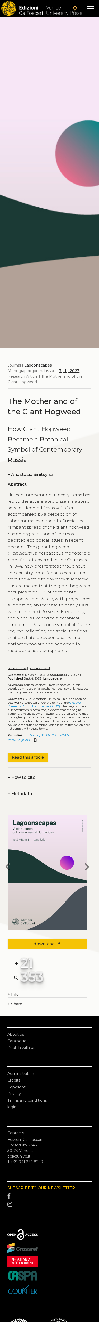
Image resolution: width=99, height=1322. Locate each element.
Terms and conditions (27, 1100)
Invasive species (59, 685)
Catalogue (16, 1041)
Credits (13, 1080)
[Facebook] (49, 1196)
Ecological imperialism (46, 692)
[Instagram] (49, 1204)
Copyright (16, 1087)
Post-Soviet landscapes (73, 688)
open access (17, 668)
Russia (77, 685)
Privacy (14, 1093)
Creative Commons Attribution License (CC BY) (44, 704)
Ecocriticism (16, 688)
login (11, 1107)
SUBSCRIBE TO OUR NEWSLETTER (41, 1188)
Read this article (28, 757)
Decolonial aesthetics (41, 688)
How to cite (21, 777)
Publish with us (21, 1047)
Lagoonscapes (38, 365)
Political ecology (35, 685)
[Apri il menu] (90, 8)
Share (15, 1004)
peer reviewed (39, 668)
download (47, 943)
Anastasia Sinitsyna (30, 474)
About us (15, 1034)
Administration (20, 1073)
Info (13, 994)
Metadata (20, 794)
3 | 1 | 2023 (69, 370)
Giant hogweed (18, 692)
